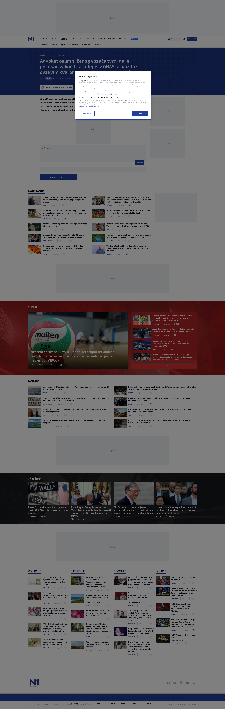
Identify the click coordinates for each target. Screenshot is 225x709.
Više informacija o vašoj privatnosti (108, 94)
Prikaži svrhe (86, 113)
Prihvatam (140, 113)
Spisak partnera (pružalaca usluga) (89, 106)
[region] (113, 95)
